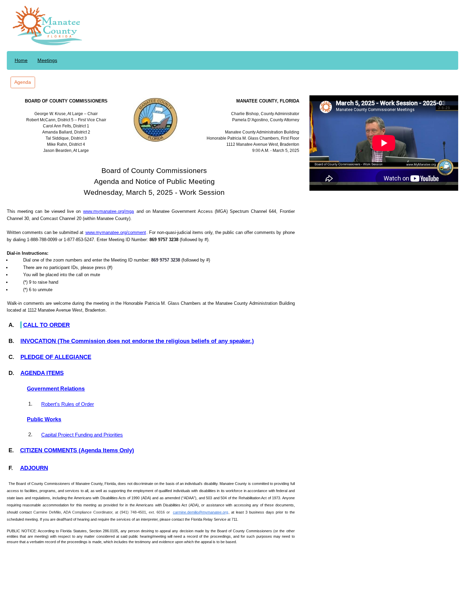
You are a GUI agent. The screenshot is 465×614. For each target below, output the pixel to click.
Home (21, 60)
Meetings (47, 60)
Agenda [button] (22, 82)
